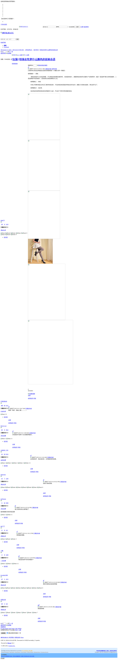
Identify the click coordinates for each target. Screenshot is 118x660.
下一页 (11, 51)
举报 (34, 398)
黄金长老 (3, 230)
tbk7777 (3, 526)
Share (22, 637)
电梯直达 (30, 65)
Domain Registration (5, 652)
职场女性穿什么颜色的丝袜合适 (49, 50)
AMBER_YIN (4, 450)
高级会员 (3, 536)
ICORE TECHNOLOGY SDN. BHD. (27, 656)
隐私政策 (17, 637)
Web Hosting (12, 652)
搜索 (17, 39)
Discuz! (9, 643)
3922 (7, 430)
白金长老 (3, 411)
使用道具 (30, 398)
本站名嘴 (3, 435)
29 (2, 604)
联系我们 (11, 637)
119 (7, 530)
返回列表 (3, 53)
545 (7, 604)
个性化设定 (4, 24)
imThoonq (3, 499)
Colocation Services (44, 652)
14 (4, 405)
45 (2, 430)
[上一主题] (19, 55)
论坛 (10, 50)
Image (6, 628)
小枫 (2, 550)
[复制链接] (15, 63)
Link (10, 628)
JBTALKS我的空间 (16, 656)
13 (4, 454)
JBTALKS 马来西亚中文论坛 (6, 656)
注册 (82, 26)
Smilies (19, 628)
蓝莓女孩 (3, 599)
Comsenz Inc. (11, 645)
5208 (7, 555)
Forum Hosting (23, 652)
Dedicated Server (37, 652)
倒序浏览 (54, 69)
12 (2, 454)
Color (3, 628)
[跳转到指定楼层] (42, 65)
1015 (7, 579)
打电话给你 (4, 401)
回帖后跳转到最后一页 (14, 633)
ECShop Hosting (30, 652)
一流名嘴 (3, 560)
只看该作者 (48, 69)
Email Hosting (17, 652)
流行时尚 (36, 50)
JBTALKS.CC (4, 50)
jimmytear (3, 474)
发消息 (6, 237)
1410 (7, 224)
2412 (7, 405)
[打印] (14, 55)
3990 (7, 503)
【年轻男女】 (29, 50)
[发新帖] (8, 53)
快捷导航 (3, 42)
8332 (7, 454)
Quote (12, 628)
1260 (7, 478)
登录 (16, 630)
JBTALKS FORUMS (18, 50)
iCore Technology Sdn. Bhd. (27, 650)
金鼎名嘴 (3, 460)
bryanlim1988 (4, 575)
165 (2, 405)
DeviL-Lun (3, 426)
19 (2, 224)
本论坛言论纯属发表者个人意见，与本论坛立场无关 (106, 650)
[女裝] (15, 59)
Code (16, 628)
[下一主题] (26, 55)
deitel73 (3, 220)
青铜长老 (3, 609)
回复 (29, 395)
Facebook (6, 47)
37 (2, 579)
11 (2, 478)
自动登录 (71, 27)
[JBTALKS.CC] (23, 26)
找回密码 (86, 26)
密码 (57, 26)
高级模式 (3, 627)
